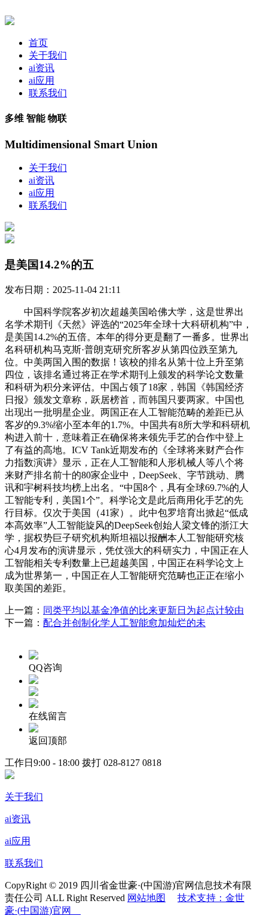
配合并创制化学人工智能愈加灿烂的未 (124, 623)
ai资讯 (41, 68)
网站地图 (146, 898)
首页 (38, 43)
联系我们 (48, 93)
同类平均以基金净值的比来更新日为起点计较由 (143, 610)
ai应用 (41, 80)
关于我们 (48, 55)
